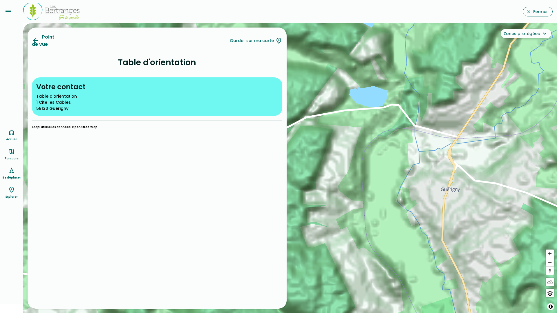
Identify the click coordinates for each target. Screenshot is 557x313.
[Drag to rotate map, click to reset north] (550, 270)
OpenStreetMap (84, 127)
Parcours (12, 158)
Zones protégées (522, 34)
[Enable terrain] (550, 282)
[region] (290, 168)
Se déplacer (11, 177)
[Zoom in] (550, 254)
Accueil (11, 139)
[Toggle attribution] (550, 306)
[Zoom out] (550, 262)
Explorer (12, 196)
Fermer (540, 11)
